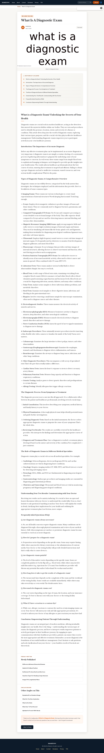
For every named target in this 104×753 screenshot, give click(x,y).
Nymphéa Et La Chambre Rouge (31, 695)
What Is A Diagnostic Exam (46, 718)
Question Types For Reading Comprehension (35, 675)
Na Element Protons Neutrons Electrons (33, 672)
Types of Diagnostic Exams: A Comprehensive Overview (40, 86)
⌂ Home (96, 2)
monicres (5, 2)
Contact (24, 2)
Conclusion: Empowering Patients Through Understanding (41, 102)
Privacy (37, 2)
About (18, 2)
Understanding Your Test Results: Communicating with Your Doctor (43, 95)
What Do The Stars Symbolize (30, 699)
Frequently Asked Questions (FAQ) (35, 99)
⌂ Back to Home (27, 727)
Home (13, 2)
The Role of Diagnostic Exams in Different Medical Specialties (42, 92)
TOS (41, 2)
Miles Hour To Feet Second (29, 707)
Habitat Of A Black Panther (30, 668)
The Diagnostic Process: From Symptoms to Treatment (40, 89)
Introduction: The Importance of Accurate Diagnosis (40, 82)
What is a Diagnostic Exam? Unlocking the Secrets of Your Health (43, 79)
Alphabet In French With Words (31, 710)
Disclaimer (30, 2)
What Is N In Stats (27, 703)
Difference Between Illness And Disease (33, 664)
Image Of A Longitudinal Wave (31, 679)
